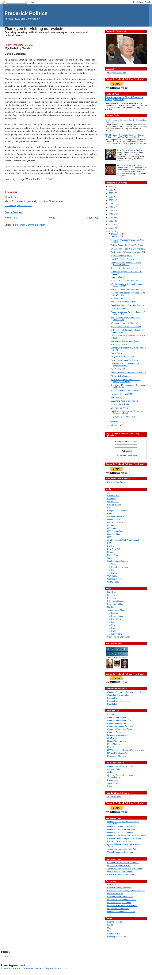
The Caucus (112, 613)
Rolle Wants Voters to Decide (129, 150)
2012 (111, 214)
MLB (109, 928)
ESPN (110, 925)
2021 (111, 186)
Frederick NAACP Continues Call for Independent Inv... (126, 365)
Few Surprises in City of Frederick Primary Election (124, 98)
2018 (111, 193)
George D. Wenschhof (116, 72)
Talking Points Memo (116, 610)
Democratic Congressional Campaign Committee (123, 822)
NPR (109, 537)
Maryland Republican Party (118, 865)
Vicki (10, 197)
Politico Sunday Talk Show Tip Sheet (127, 245)
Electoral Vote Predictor (117, 482)
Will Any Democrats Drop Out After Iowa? (128, 249)
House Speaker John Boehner (120, 871)
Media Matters (113, 744)
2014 (111, 207)
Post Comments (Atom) (33, 224)
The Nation (112, 573)
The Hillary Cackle (119, 344)
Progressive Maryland (116, 756)
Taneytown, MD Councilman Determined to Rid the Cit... (128, 386)
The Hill (110, 570)
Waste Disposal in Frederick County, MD (128, 373)
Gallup (110, 772)
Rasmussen (112, 780)
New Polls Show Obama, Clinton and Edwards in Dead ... (126, 412)
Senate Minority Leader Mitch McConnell (124, 868)
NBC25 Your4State (115, 531)
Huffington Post (114, 519)
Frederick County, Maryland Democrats (124, 838)
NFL (109, 931)
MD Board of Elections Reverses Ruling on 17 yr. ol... (128, 294)
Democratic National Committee (121, 829)
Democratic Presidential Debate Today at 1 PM (128, 349)
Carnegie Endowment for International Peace (126, 692)
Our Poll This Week (119, 369)
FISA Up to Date (118, 309)
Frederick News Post (116, 516)
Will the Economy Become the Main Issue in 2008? (126, 285)
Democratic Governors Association (122, 826)
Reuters (110, 552)
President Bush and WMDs (122, 394)
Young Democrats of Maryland (120, 852)
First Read (111, 598)
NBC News (112, 528)
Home (52, 217)
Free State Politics (115, 604)
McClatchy (112, 525)
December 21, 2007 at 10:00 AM (18, 206)
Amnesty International (116, 717)
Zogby (110, 786)
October (115, 425)
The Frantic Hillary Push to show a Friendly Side (126, 319)
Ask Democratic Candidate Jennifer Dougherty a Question (126, 121)
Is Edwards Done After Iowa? (123, 417)
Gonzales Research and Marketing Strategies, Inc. (122, 776)
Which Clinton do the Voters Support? (127, 289)
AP (108, 493)
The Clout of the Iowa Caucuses (124, 302)
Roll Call (110, 607)
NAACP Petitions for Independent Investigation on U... (125, 380)
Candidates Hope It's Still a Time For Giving (126, 272)
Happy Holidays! (118, 277)
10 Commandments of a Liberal (124, 390)
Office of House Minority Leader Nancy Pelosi (124, 845)
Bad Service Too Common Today (125, 341)
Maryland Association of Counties (121, 900)
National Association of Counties (121, 911)
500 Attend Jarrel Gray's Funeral (124, 401)
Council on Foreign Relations (119, 695)
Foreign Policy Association (118, 701)
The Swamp (112, 631)
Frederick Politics (26, 13)
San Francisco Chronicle (117, 561)
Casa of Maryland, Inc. (117, 723)
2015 (111, 204)
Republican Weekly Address (129, 165)
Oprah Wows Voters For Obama (124, 360)
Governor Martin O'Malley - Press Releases (126, 891)
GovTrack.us (112, 738)
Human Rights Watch (116, 741)
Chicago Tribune (114, 504)
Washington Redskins (116, 937)
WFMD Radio (113, 582)
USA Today (112, 576)
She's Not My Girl (118, 397)
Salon (109, 558)
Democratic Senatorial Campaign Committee (126, 835)
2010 (111, 221)
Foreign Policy (113, 698)
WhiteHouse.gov (114, 796)
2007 (111, 231)
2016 (111, 200)
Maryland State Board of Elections (122, 905)
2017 (111, 197)
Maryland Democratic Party (119, 841)
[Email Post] (52, 179)
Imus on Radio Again (120, 404)
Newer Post (11, 217)
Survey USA (112, 783)
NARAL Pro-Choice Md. (117, 753)
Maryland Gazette (115, 522)
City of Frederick (114, 885)
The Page (111, 628)
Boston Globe (113, 501)
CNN (109, 507)
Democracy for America (117, 735)
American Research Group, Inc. (120, 766)
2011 (111, 217)
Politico (110, 546)
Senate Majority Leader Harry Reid (122, 849)
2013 (111, 211)
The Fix (110, 622)
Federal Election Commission (120, 897)
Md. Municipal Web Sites (118, 908)
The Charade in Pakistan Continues (126, 326)
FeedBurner (132, 456)
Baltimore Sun (113, 496)
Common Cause (114, 732)
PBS (109, 543)
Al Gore (110, 714)
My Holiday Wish (17, 48)
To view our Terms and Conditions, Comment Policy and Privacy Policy (34, 968)
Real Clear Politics (115, 549)
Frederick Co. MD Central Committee (123, 862)
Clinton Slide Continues (121, 376)
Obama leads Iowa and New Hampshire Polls (128, 336)
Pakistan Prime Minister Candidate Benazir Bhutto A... (126, 264)
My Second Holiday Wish (122, 256)
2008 (111, 228)
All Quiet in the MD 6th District (124, 357)
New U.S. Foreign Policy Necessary (126, 259)
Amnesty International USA (119, 720)
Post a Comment (14, 212)
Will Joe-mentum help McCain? (124, 323)
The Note (111, 625)
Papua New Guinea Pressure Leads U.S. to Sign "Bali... (128, 313)
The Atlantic (112, 564)
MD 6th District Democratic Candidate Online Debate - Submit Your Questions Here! (124, 136)
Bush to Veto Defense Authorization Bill (128, 252)
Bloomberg (112, 499)
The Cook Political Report (118, 567)
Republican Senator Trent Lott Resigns (127, 305)
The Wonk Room (114, 634)
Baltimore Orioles (114, 922)
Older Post (92, 217)
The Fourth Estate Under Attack (124, 268)
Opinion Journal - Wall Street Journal (123, 540)
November (116, 422)
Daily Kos (111, 592)
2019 (111, 190)
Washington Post (114, 579)
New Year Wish (117, 236)
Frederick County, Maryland (119, 888)
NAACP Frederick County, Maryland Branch (126, 750)
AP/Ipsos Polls (113, 769)
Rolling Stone (113, 555)
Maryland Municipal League (119, 903)
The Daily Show (114, 619)
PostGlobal (112, 704)
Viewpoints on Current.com (118, 637)
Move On (111, 747)
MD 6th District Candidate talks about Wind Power (127, 331)
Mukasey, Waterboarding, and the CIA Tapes (127, 241)
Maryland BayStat (115, 894)
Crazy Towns (116, 353)
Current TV (112, 513)
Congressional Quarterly (117, 510)
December (116, 234)
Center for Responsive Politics (120, 729)
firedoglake (112, 595)
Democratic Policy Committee (120, 832)
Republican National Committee (120, 874)
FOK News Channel (115, 601)
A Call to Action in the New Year (124, 280)
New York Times (114, 534)
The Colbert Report (115, 616)
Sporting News (113, 934)
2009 (111, 224)
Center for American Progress (120, 726)
